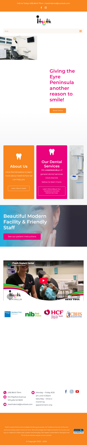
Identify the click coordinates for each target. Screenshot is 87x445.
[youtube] (77, 391)
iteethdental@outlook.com (57, 3)
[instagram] (71, 391)
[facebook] (66, 391)
